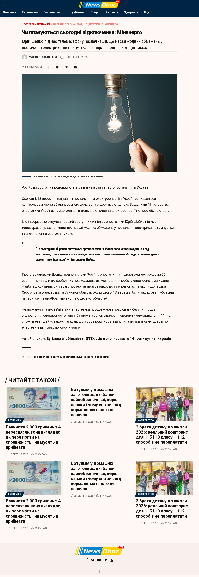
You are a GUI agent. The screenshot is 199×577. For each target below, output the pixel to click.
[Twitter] (93, 560)
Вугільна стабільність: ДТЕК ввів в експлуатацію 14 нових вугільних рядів (109, 339)
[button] (7, 4)
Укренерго (102, 356)
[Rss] (111, 560)
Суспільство (146, 420)
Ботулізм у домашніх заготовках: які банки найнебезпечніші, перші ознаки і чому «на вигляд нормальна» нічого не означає (96, 402)
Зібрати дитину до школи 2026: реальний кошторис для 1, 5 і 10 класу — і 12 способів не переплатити (162, 435)
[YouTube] (99, 560)
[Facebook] (87, 560)
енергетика (70, 356)
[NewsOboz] (99, 4)
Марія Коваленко (43, 57)
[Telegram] (105, 560)
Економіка (14, 420)
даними (140, 204)
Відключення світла (47, 356)
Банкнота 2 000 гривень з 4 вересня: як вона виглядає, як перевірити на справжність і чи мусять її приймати (33, 437)
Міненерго (86, 356)
